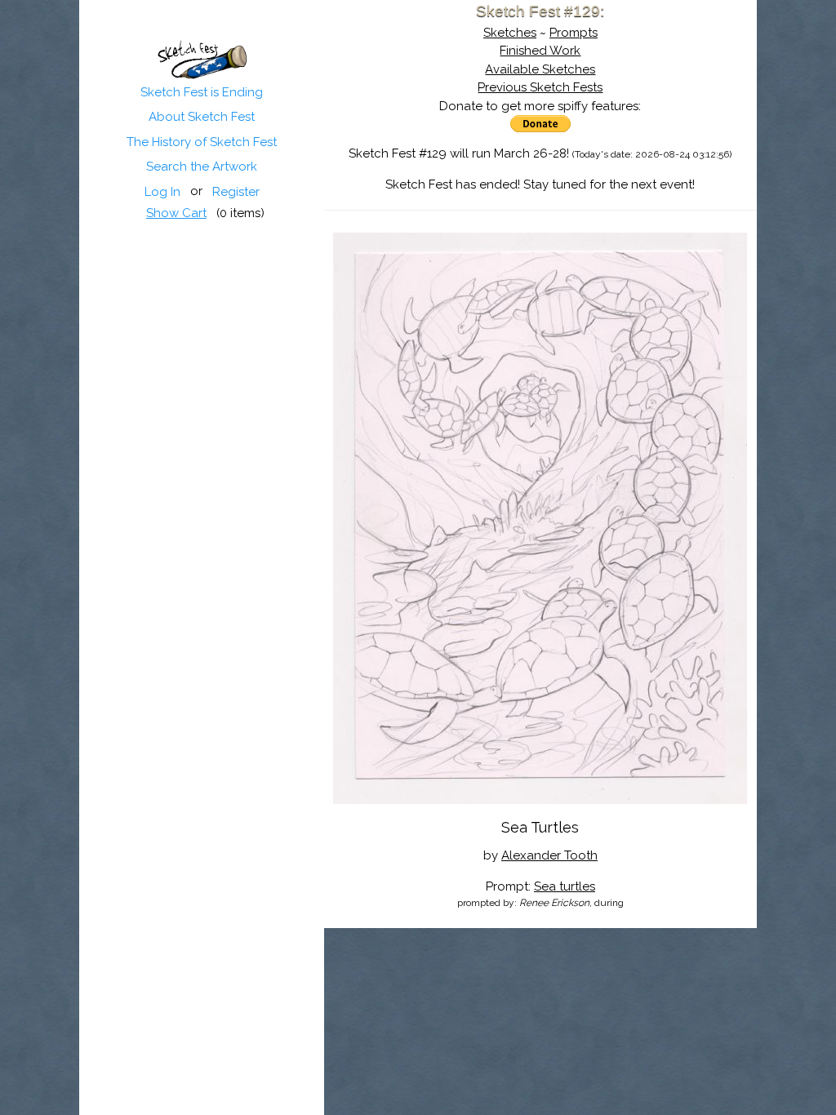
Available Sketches (540, 69)
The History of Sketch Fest (202, 142)
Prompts (573, 32)
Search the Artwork (201, 166)
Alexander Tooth (549, 855)
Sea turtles (564, 886)
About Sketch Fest (202, 116)
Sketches (509, 32)
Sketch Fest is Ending (201, 92)
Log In (162, 191)
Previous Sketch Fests (540, 87)
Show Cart (176, 213)
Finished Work (540, 50)
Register (236, 191)
